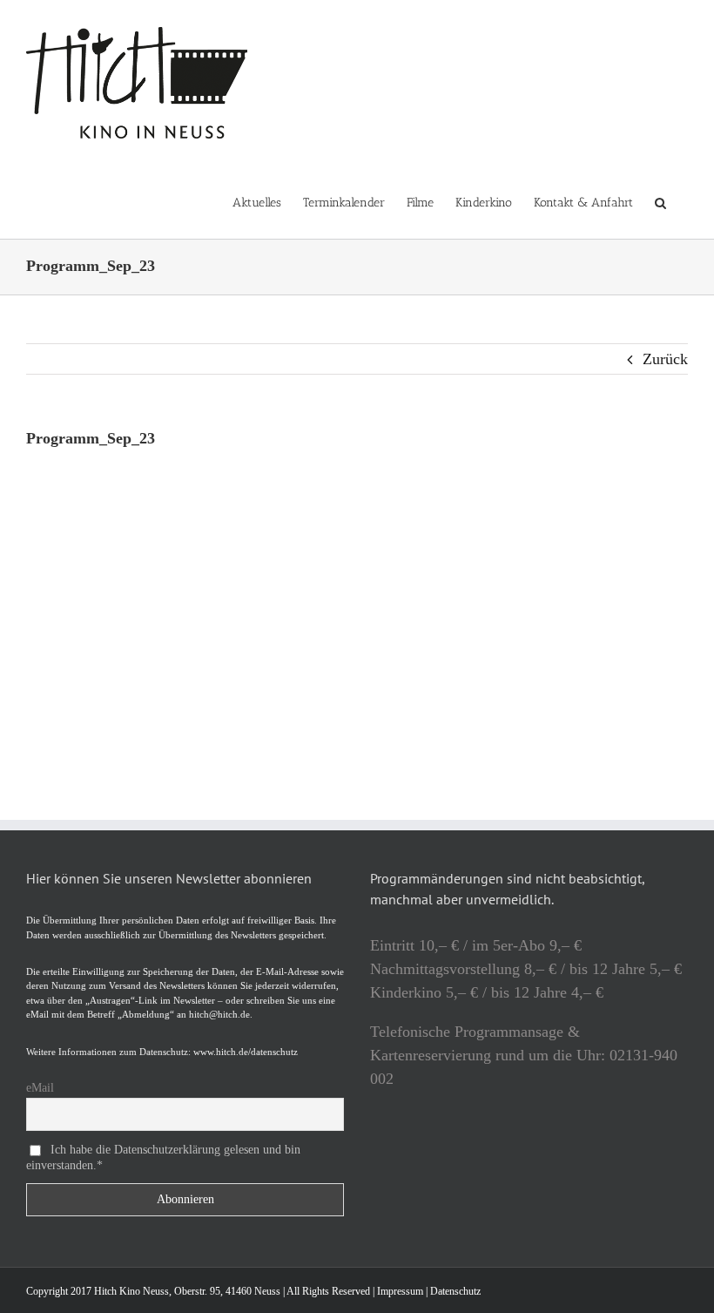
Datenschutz (455, 1291)
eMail (40, 1087)
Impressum (400, 1291)
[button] (660, 202)
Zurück (665, 359)
